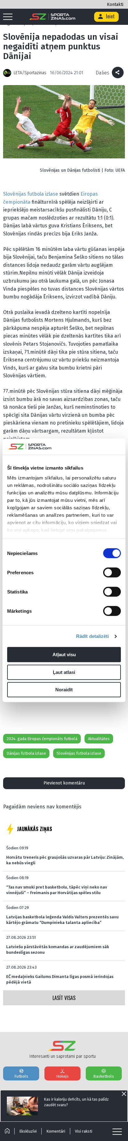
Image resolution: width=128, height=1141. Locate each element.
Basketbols (103, 1076)
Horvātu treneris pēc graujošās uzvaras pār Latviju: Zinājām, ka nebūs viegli (65, 860)
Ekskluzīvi (28, 1131)
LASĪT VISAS (64, 998)
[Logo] (52, 16)
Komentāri (55, 1131)
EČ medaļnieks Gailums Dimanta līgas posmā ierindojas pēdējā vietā (59, 979)
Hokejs (62, 1076)
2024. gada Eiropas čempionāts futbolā (42, 738)
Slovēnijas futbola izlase (30, 194)
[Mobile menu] (9, 17)
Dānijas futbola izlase (26, 753)
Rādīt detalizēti (92, 636)
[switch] (112, 573)
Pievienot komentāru (64, 783)
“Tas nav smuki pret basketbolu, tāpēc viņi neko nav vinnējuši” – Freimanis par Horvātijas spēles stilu (56, 890)
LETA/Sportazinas (30, 72)
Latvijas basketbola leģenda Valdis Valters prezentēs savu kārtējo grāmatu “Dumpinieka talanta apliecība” (62, 920)
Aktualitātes (99, 738)
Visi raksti (83, 1131)
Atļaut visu (64, 654)
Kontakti (115, 4)
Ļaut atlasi (64, 672)
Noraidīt (64, 690)
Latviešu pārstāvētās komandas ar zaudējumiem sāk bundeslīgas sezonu (57, 949)
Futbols (21, 1076)
